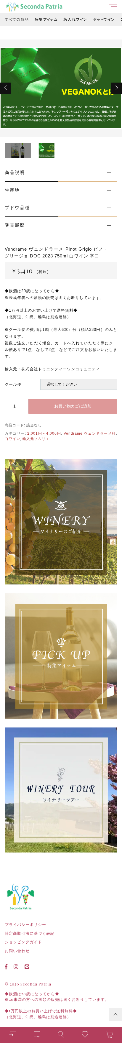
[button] (5, 88)
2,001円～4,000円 (44, 433)
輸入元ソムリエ (36, 439)
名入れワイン (75, 19)
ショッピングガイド (23, 942)
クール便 (13, 384)
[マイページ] (12, 1035)
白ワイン (12, 439)
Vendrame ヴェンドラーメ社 (90, 433)
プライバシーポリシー (25, 924)
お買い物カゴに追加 (73, 406)
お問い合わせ (17, 951)
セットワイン (104, 19)
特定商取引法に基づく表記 (29, 933)
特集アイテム (46, 19)
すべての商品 (17, 19)
